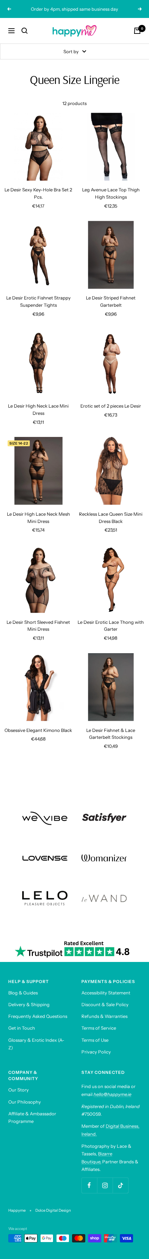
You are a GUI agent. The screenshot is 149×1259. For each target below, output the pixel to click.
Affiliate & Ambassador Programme (32, 1117)
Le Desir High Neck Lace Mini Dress (38, 409)
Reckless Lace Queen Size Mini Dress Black (110, 517)
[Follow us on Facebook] (89, 1185)
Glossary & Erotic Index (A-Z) (36, 1043)
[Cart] (137, 31)
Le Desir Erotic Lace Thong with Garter (111, 625)
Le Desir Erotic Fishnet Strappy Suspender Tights (38, 301)
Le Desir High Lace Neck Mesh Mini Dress (38, 517)
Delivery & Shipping (29, 1004)
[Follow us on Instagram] (105, 1185)
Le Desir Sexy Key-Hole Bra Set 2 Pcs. (38, 193)
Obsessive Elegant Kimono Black (38, 730)
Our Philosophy (24, 1102)
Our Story (18, 1090)
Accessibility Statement (105, 992)
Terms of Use (94, 1040)
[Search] (24, 31)
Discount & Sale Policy (105, 1004)
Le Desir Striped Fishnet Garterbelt (110, 301)
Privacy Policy (96, 1052)
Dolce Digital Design (53, 1210)
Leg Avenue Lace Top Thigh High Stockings (111, 193)
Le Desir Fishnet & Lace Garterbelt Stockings (110, 733)
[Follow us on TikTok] (120, 1185)
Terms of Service (98, 1028)
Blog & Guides (23, 992)
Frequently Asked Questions (37, 1016)
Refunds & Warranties (104, 1016)
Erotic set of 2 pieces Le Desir (110, 406)
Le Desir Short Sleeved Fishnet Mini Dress (38, 625)
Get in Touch (21, 1028)
